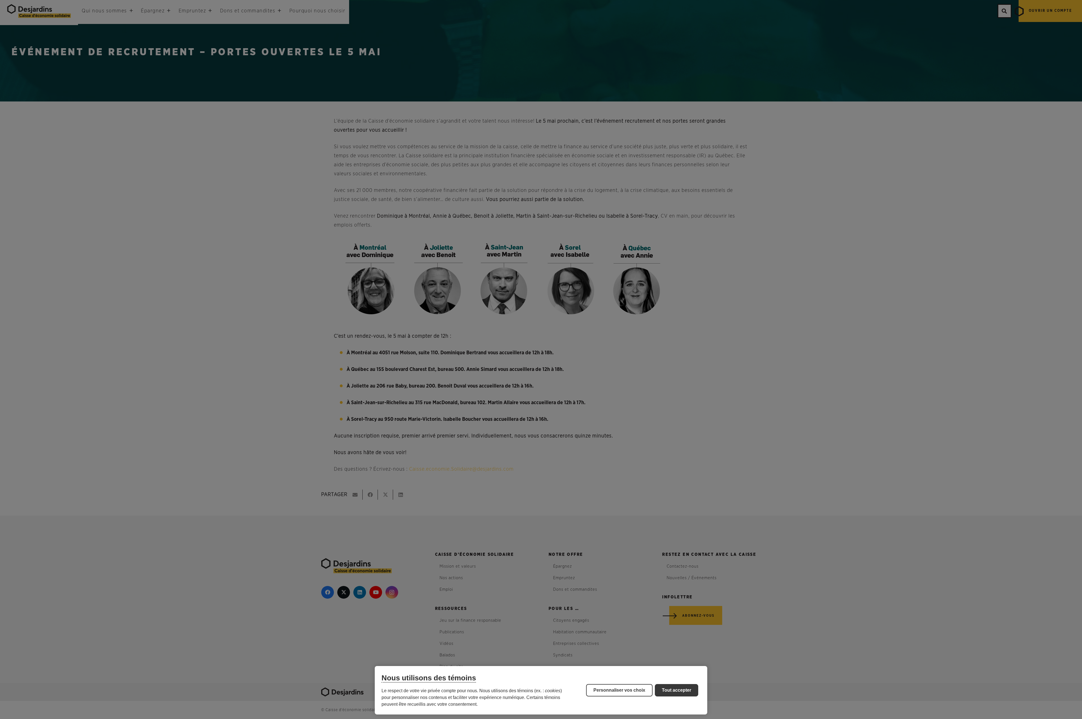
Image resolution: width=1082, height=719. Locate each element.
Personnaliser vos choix (619, 690)
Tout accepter (676, 690)
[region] (541, 690)
